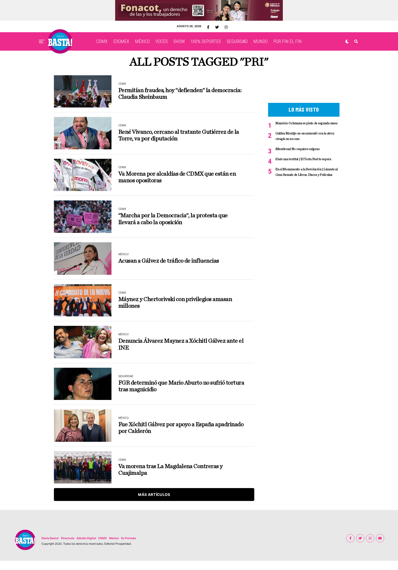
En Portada (128, 538)
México (114, 538)
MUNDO (260, 41)
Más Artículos (154, 494)
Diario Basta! (50, 538)
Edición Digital (86, 538)
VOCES (161, 41)
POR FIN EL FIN (287, 41)
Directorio (67, 538)
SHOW (179, 41)
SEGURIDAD (237, 41)
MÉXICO (142, 41)
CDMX (102, 41)
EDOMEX (121, 41)
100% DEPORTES (205, 41)
